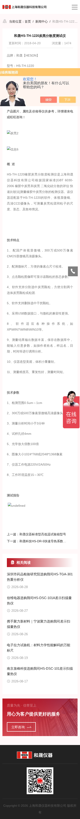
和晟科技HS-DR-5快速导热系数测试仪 (45, 541)
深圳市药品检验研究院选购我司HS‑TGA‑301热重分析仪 (40, 576)
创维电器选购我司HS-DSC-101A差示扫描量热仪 (39, 600)
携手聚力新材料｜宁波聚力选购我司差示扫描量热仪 (38, 624)
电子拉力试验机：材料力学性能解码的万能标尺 (38, 647)
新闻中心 (41, 21)
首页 (28, 21)
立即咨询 (18, 727)
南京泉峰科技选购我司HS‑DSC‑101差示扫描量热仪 (40, 671)
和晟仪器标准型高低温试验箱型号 (42, 534)
